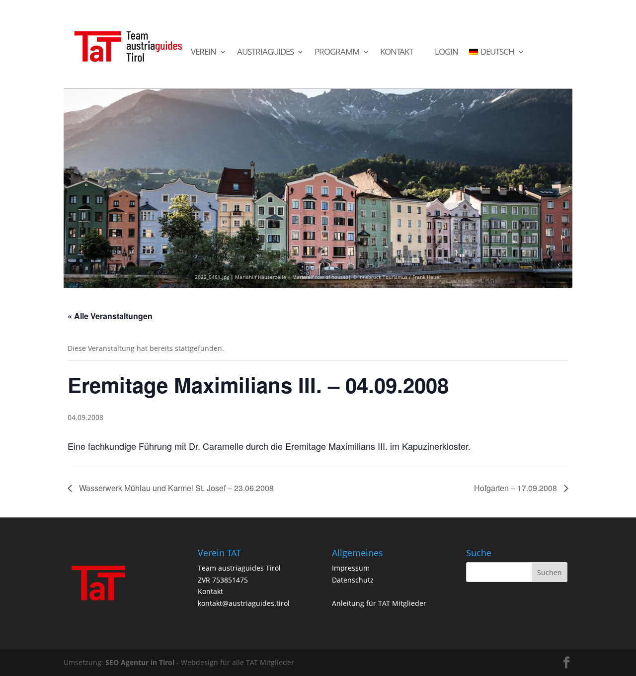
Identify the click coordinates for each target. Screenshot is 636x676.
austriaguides (265, 52)
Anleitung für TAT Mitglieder (379, 603)
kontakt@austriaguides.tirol (244, 603)
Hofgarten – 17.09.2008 (516, 488)
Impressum (351, 568)
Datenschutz (353, 580)
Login (446, 52)
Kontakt (396, 52)
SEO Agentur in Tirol (139, 662)
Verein (203, 52)
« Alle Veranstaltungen (110, 316)
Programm (337, 52)
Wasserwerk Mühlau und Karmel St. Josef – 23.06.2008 (175, 488)
